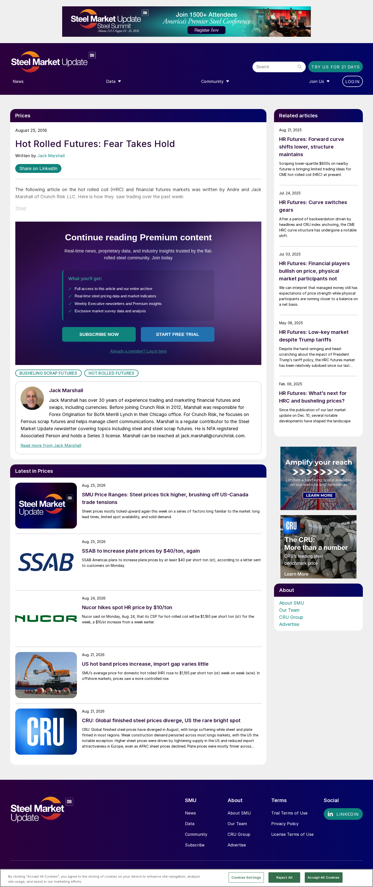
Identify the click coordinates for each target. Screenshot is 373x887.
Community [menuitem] (212, 81)
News (190, 813)
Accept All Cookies (324, 877)
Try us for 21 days (335, 66)
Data (189, 823)
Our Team (289, 610)
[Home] (64, 62)
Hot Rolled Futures (111, 373)
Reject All (284, 877)
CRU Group (291, 617)
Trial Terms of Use (289, 813)
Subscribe (195, 844)
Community (196, 834)
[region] (186, 878)
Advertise (289, 624)
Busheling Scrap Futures (48, 373)
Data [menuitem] (110, 81)
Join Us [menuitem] (316, 81)
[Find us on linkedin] (343, 814)
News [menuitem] (18, 81)
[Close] (364, 877)
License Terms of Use (292, 834)
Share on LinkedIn (38, 168)
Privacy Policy (285, 823)
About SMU (291, 603)
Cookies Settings (246, 877)
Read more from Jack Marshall (51, 445)
